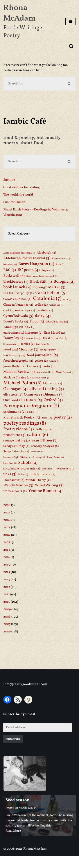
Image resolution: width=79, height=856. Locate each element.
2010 (6, 602)
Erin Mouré (54, 333)
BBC (9, 270)
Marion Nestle (45, 372)
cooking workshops (19, 310)
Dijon (37, 321)
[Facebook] (7, 700)
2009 (7, 609)
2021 (6, 542)
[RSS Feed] (18, 700)
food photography (18, 361)
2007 (7, 624)
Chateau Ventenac (18, 305)
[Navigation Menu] (70, 21)
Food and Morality (20, 349)
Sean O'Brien (44, 440)
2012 (6, 587)
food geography (49, 350)
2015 (6, 564)
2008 (7, 616)
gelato (41, 361)
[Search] (71, 46)
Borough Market (49, 287)
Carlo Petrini (50, 293)
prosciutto (14, 435)
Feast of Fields (55, 338)
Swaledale (48, 469)
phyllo (32, 412)
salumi (37, 435)
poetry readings (24, 423)
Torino (23, 474)
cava (67, 299)
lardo (48, 366)
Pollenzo (44, 429)
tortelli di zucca (42, 474)
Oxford (53, 400)
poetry (63, 417)
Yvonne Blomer (45, 491)
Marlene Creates (17, 377)
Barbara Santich (61, 258)
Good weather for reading (21, 187)
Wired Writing (49, 485)
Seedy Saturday (16, 446)
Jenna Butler (14, 366)
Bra (8, 293)
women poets (15, 491)
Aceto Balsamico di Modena (19, 253)
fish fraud (42, 344)
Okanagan (15, 389)
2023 (7, 527)
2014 (6, 572)
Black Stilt (41, 281)
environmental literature (22, 333)
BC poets (29, 270)
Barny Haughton (36, 264)
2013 (6, 579)
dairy (43, 316)
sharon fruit (38, 451)
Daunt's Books (15, 321)
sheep (40, 457)
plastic (47, 418)
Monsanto (52, 383)
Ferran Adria (11, 344)
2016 (6, 557)
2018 (6, 550)
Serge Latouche (16, 451)
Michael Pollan (22, 383)
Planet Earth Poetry (21, 417)
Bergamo (47, 270)
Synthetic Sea (65, 469)
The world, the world (18, 195)
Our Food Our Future (22, 400)
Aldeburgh (46, 252)
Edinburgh (13, 327)
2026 (7, 505)
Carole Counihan (17, 299)
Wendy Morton (18, 485)
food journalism (42, 355)
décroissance (57, 321)
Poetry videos (18, 429)
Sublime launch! (15, 202)
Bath (60, 264)
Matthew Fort (40, 378)
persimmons (14, 412)
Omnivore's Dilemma (43, 394)
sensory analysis (45, 446)
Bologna (64, 281)
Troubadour (13, 480)
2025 (6, 512)
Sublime (9, 180)
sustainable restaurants (21, 468)
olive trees (12, 394)
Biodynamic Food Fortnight (41, 276)
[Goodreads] (28, 700)
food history (14, 355)
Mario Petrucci (65, 372)
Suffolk (28, 462)
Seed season (17, 800)
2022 (7, 535)
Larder (34, 366)
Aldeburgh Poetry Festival (26, 258)
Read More (13, 831)
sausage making (16, 440)
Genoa (54, 361)
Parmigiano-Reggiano (31, 405)
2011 (6, 594)
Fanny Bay (14, 338)
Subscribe (12, 739)
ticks (9, 474)
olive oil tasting (46, 389)
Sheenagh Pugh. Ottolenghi (18, 457)
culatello (45, 310)
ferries (27, 344)
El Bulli (30, 327)
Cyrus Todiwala (18, 316)
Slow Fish (9, 463)
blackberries (15, 281)
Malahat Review (19, 371)
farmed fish (33, 338)
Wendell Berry (38, 480)
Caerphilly (24, 293)
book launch (17, 287)
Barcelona (10, 264)
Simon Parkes (55, 457)
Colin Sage (56, 305)
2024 (7, 520)
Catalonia (47, 298)
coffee (41, 305)
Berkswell (14, 275)
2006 (7, 631)
